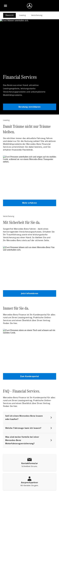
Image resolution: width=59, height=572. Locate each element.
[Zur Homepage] (29, 6)
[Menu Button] (5, 5)
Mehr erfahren (29, 202)
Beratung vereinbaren (29, 106)
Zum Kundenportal (29, 376)
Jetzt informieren (29, 293)
